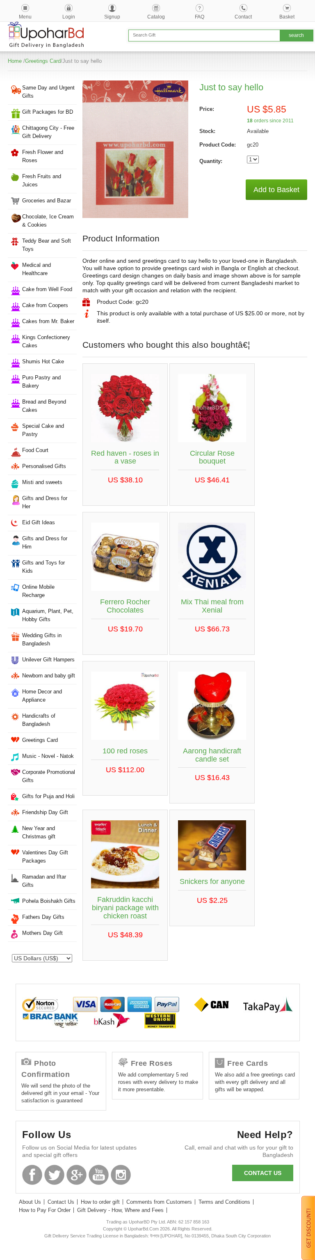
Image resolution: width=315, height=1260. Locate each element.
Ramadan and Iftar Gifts (44, 881)
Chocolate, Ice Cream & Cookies (48, 220)
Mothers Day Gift (42, 933)
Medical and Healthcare (36, 269)
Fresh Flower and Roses (42, 156)
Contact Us (61, 1202)
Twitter (54, 1175)
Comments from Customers (159, 1202)
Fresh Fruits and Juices (41, 180)
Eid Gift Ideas (38, 522)
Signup (112, 17)
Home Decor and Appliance (42, 696)
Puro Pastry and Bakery (41, 381)
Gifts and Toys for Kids (43, 567)
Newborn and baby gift (48, 675)
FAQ (199, 17)
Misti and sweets (42, 482)
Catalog (156, 17)
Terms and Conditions (224, 1202)
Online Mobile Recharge (38, 591)
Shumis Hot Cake (43, 361)
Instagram (121, 1175)
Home (15, 61)
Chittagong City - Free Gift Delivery (48, 132)
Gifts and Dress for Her (44, 502)
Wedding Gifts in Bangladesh (42, 639)
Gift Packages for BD (47, 112)
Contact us (262, 1173)
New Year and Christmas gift (38, 832)
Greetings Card (43, 61)
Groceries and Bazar (46, 200)
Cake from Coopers (45, 305)
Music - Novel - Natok (48, 756)
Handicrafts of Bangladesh (38, 720)
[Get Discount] (308, 1227)
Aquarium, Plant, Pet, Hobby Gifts (47, 615)
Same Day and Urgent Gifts (48, 92)
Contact (243, 17)
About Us (30, 1202)
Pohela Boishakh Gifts (48, 901)
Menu (25, 17)
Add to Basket (276, 190)
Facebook (32, 1175)
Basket (286, 17)
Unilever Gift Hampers (48, 659)
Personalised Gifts (44, 466)
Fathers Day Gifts (43, 917)
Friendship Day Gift (45, 812)
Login (68, 17)
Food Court (35, 450)
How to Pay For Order (45, 1210)
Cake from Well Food (47, 289)
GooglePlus (76, 1175)
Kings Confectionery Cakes (46, 341)
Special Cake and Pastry (43, 430)
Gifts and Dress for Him (44, 542)
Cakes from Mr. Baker (48, 321)
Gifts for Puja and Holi (48, 796)
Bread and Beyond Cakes (44, 406)
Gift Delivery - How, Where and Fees (120, 1210)
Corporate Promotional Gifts (48, 776)
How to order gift (100, 1202)
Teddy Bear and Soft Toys (46, 245)
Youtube (99, 1175)
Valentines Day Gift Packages (45, 856)
